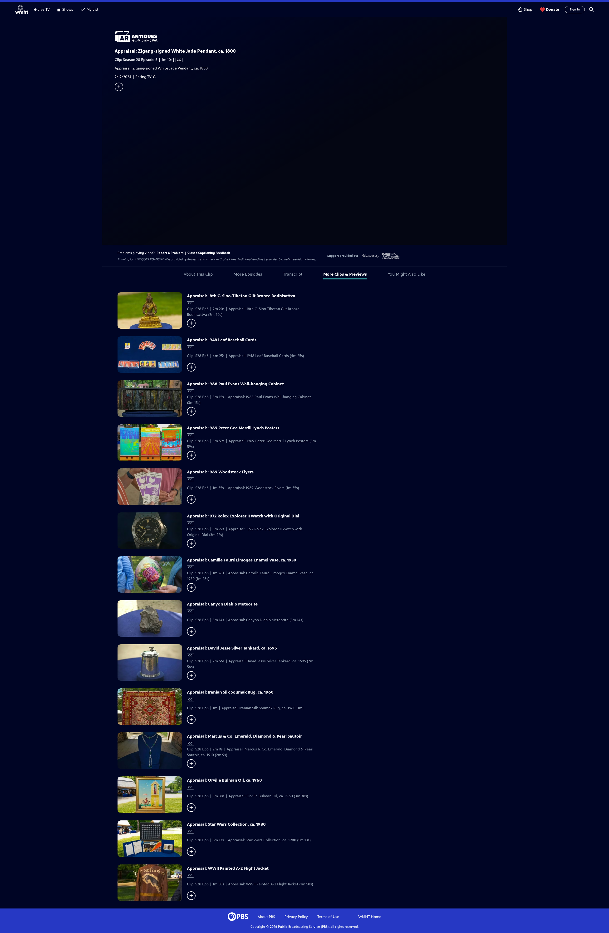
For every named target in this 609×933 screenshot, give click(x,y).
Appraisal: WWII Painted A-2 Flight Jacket (228, 868)
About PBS (266, 916)
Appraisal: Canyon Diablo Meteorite (222, 604)
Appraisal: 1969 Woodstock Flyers (220, 472)
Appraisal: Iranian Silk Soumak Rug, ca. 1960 (230, 692)
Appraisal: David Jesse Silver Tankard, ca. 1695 (232, 648)
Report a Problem (170, 253)
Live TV (44, 9)
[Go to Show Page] (311, 36)
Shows (67, 9)
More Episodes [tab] (248, 274)
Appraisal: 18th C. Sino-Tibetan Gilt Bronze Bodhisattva (241, 295)
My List (92, 9)
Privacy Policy (296, 916)
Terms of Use (328, 916)
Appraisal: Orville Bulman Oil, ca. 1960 (224, 780)
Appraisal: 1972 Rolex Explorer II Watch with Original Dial (243, 516)
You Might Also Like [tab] (406, 274)
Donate (552, 9)
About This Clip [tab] (198, 274)
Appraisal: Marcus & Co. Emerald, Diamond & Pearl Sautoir (244, 736)
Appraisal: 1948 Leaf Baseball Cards (221, 339)
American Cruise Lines (221, 259)
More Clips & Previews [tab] (345, 274)
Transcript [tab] (292, 274)
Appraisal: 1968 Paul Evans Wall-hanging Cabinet (235, 384)
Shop (528, 9)
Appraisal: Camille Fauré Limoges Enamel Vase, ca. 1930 (241, 560)
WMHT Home (369, 916)
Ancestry (193, 259)
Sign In (575, 9)
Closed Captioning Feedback (208, 253)
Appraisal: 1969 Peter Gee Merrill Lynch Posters (233, 428)
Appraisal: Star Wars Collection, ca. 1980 (226, 824)
